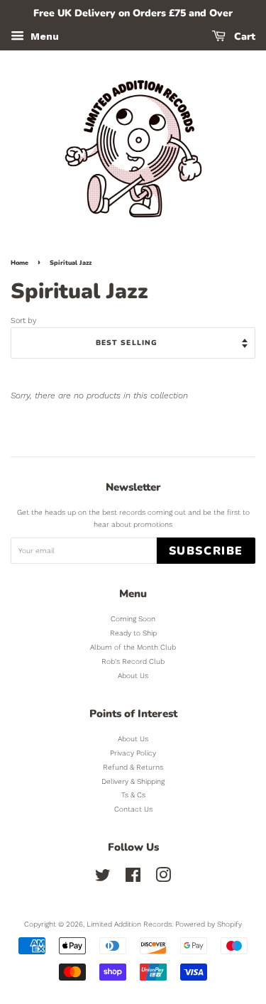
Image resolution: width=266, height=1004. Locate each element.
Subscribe (206, 551)
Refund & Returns (133, 767)
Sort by (23, 320)
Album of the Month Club (133, 647)
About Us (133, 676)
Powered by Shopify (208, 924)
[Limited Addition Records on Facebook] (133, 879)
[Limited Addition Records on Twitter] (103, 879)
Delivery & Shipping (133, 781)
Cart (243, 36)
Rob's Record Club (133, 661)
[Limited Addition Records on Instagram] (163, 879)
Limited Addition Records (129, 924)
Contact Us (133, 809)
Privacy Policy (133, 753)
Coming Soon (133, 619)
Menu (43, 36)
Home (19, 262)
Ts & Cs (133, 795)
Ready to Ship (133, 633)
